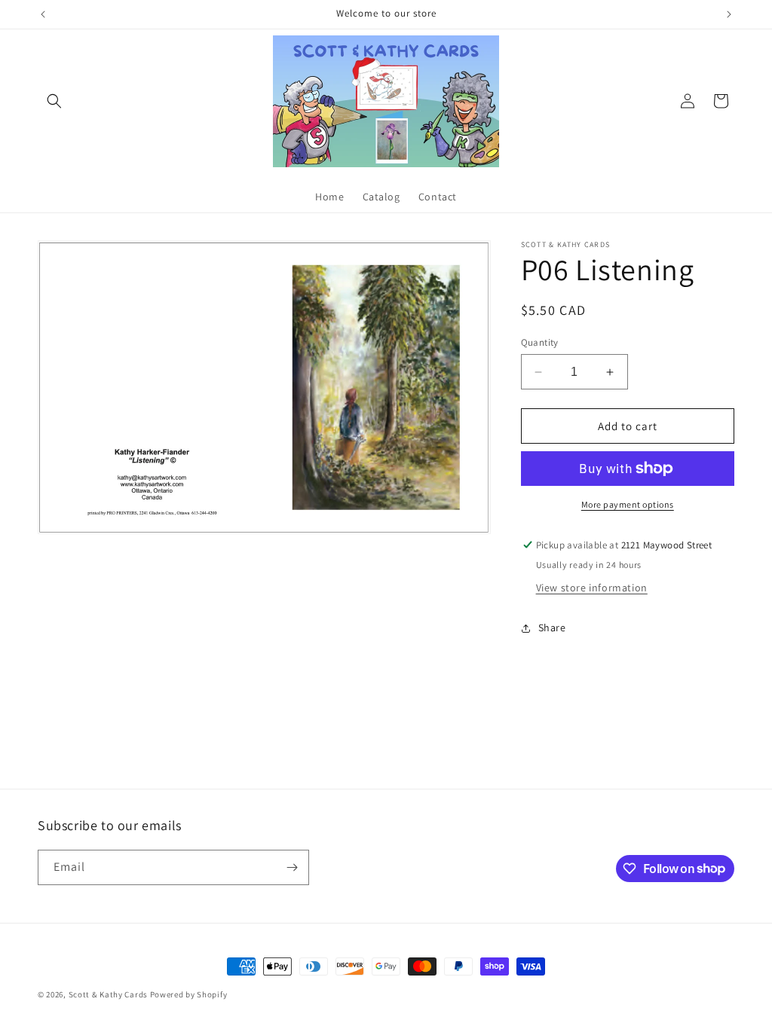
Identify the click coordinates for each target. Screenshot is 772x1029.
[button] (54, 101)
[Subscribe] (291, 867)
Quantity (540, 342)
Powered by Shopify (189, 994)
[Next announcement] (729, 14)
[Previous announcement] (43, 14)
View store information (592, 587)
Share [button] (552, 627)
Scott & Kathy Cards (108, 994)
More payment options (627, 504)
